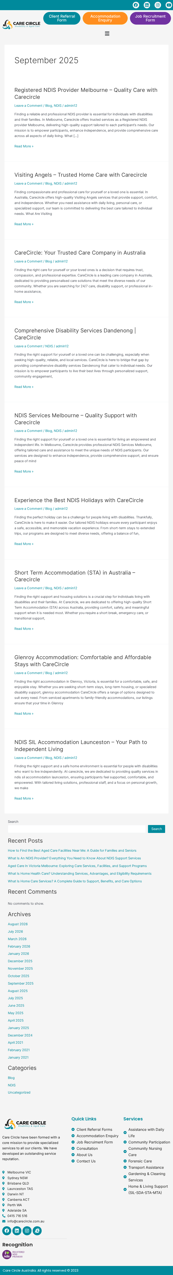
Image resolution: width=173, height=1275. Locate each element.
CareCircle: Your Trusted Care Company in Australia (80, 252)
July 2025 (15, 998)
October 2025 (18, 976)
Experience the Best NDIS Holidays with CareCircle (78, 500)
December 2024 (20, 1035)
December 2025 (20, 961)
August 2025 (18, 991)
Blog (48, 106)
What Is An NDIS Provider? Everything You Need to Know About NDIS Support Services (74, 858)
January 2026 (18, 954)
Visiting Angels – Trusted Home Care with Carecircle (80, 175)
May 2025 (15, 1013)
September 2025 (21, 983)
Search (13, 822)
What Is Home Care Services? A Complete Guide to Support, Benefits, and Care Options (75, 881)
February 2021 (19, 1050)
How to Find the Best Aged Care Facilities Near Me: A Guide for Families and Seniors (72, 850)
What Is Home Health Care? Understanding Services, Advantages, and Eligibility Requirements (80, 874)
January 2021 (18, 1057)
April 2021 (15, 1043)
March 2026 (17, 939)
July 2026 (15, 932)
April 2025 (16, 1020)
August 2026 (18, 924)
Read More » (24, 146)
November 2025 (20, 969)
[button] (107, 34)
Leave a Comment (28, 106)
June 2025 (16, 1006)
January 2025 (18, 1028)
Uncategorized (19, 1092)
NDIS (57, 106)
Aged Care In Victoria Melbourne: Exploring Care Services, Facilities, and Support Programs (77, 866)
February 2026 (19, 946)
